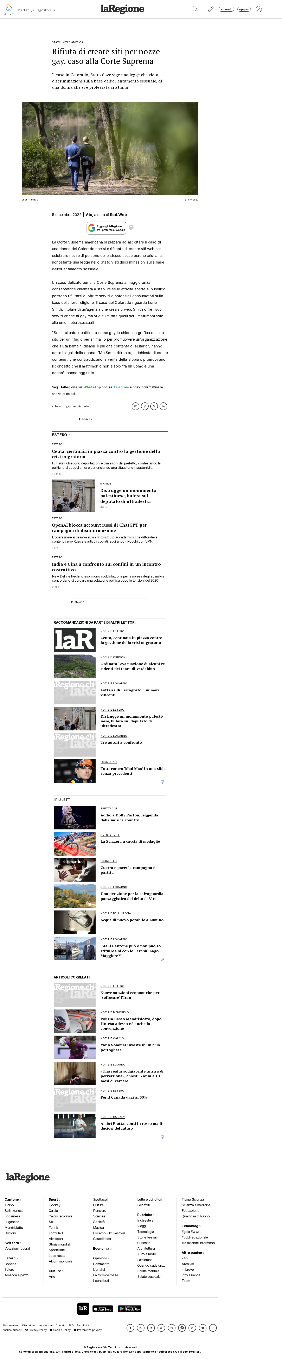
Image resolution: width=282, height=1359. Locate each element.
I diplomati (144, 1260)
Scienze (99, 1216)
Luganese (12, 1222)
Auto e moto (146, 1254)
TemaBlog (190, 1226)
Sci (51, 1222)
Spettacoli (100, 1199)
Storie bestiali (147, 1237)
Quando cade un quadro (149, 1265)
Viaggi (141, 1226)
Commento (101, 1264)
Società (99, 1222)
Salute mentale (148, 1271)
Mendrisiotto (14, 1227)
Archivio (188, 1264)
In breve (188, 1269)
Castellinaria (102, 1239)
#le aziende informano (198, 1243)
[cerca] (195, 9)
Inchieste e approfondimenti (149, 1220)
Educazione (190, 1211)
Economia (101, 1248)
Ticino (9, 1205)
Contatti (60, 1325)
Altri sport (56, 1239)
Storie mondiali (60, 1244)
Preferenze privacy (89, 1330)
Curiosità (143, 1243)
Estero (10, 1258)
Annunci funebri (12, 1330)
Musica (98, 1227)
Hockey (54, 1205)
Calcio (53, 1211)
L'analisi (99, 1269)
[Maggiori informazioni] (131, 228)
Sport (54, 1199)
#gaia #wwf (190, 1232)
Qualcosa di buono (196, 1216)
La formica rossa (105, 1275)
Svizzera (12, 1243)
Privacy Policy (37, 1330)
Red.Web (118, 214)
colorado (58, 406)
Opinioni (100, 1258)
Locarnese (12, 1216)
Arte (52, 1276)
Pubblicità (83, 1325)
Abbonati (226, 9)
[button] (130, 1328)
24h (185, 1258)
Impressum (46, 1325)
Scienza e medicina (196, 1205)
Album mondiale (60, 1261)
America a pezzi (16, 1275)
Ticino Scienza (193, 1199)
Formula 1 (56, 1233)
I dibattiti (143, 1205)
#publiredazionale (195, 1237)
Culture (55, 1271)
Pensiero (99, 1211)
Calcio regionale (60, 1216)
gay (68, 406)
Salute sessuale (149, 1276)
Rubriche (145, 1215)
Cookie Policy (61, 1330)
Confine (10, 1264)
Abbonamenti (10, 1325)
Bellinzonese (14, 1211)
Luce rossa (57, 1256)
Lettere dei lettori (149, 1199)
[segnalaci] (211, 9)
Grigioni (10, 1233)
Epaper (244, 9)
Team (186, 1281)
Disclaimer (29, 1325)
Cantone (12, 1199)
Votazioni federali (17, 1248)
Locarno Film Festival (109, 1233)
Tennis (54, 1227)
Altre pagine (192, 1252)
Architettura (146, 1248)
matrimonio (80, 406)
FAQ (71, 1325)
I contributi (101, 1281)
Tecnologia (145, 1232)
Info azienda (191, 1275)
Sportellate (57, 1250)
